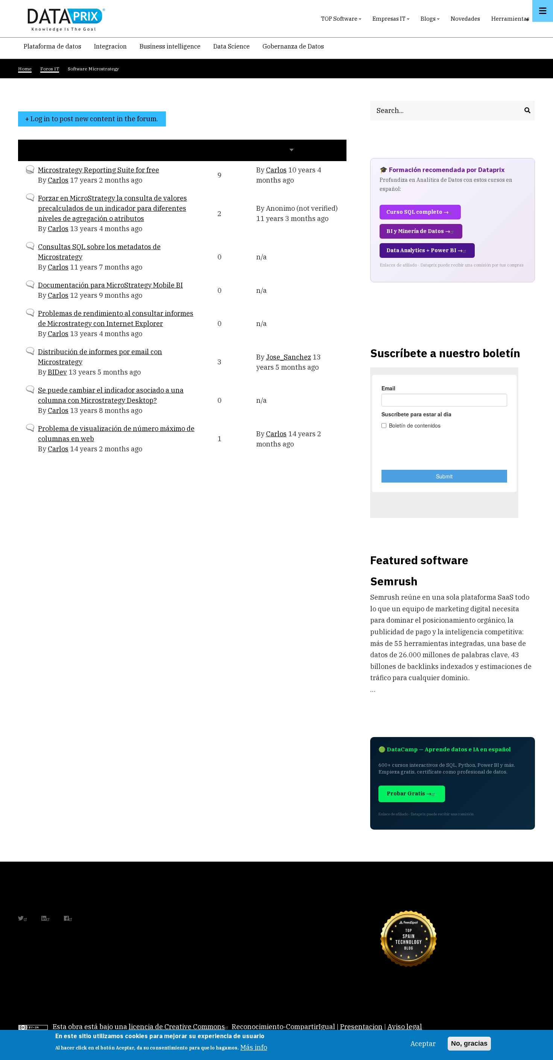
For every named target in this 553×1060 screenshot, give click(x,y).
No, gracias (469, 1043)
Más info (253, 1047)
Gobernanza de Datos (293, 46)
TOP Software (342, 20)
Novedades (465, 18)
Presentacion (361, 1026)
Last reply (275, 150)
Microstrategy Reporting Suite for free (98, 170)
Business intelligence (170, 46)
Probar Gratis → (409, 793)
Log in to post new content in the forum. (94, 118)
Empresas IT (391, 20)
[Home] (64, 18)
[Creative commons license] (33, 1026)
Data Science (231, 46)
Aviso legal (404, 1026)
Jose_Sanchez (288, 357)
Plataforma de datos (52, 46)
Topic (34, 150)
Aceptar (423, 1043)
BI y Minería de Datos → (418, 231)
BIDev (57, 372)
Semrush (394, 581)
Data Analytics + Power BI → (424, 250)
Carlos (58, 180)
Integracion (110, 46)
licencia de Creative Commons (177, 1026)
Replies (229, 150)
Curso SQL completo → (417, 212)
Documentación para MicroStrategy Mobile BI (110, 285)
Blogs (431, 20)
